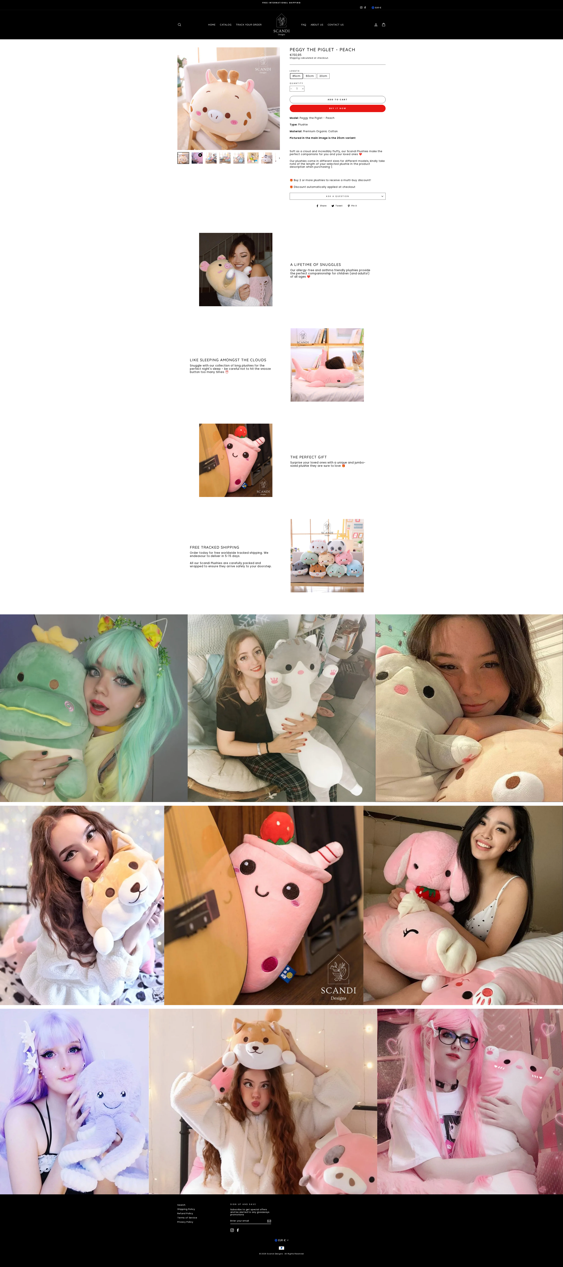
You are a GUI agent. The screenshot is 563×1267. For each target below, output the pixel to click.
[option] (281, 2)
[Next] (278, 158)
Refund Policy (185, 1213)
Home (212, 24)
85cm (296, 76)
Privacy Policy (185, 1221)
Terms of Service (187, 1217)
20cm (323, 76)
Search (181, 1204)
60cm (310, 76)
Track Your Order (249, 24)
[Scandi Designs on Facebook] (238, 1230)
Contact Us (336, 24)
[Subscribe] (269, 1221)
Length (295, 71)
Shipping (295, 58)
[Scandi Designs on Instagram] (232, 1230)
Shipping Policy (186, 1209)
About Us (317, 24)
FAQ (303, 24)
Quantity (296, 83)
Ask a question (337, 196)
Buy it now (337, 108)
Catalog (225, 24)
